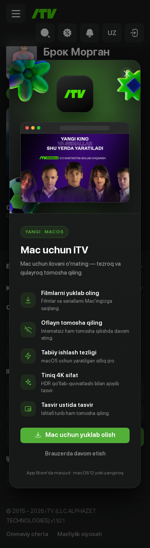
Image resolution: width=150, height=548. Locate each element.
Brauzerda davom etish (75, 453)
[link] (75, 435)
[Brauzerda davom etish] (126, 73)
